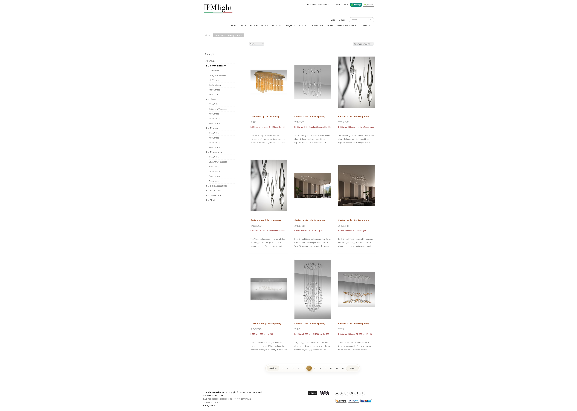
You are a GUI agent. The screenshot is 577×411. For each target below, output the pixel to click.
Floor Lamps (214, 94)
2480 (297, 329)
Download (317, 25)
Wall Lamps (214, 80)
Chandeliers (214, 70)
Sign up (342, 20)
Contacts (365, 25)
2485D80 (299, 122)
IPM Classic (211, 99)
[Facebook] (347, 393)
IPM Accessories (214, 190)
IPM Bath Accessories (216, 185)
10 (331, 368)
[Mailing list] (337, 393)
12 (343, 368)
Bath (243, 25)
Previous (273, 368)
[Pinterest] (357, 393)
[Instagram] (352, 393)
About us (276, 25)
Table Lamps (214, 89)
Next (352, 368)
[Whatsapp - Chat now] (342, 393)
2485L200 (255, 225)
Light (234, 25)
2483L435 (299, 225)
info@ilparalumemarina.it (321, 4)
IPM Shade (211, 200)
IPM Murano (212, 128)
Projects (290, 25)
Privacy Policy (209, 405)
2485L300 (343, 122)
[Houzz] (362, 393)
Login (333, 20)
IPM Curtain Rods (214, 195)
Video (330, 25)
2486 (253, 122)
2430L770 (255, 329)
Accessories (214, 181)
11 (337, 368)
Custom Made (215, 85)
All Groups (210, 60)
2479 (341, 329)
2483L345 (343, 225)
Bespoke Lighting (259, 25)
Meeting (303, 25)
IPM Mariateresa (214, 152)
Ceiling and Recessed (218, 75)
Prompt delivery (345, 25)
